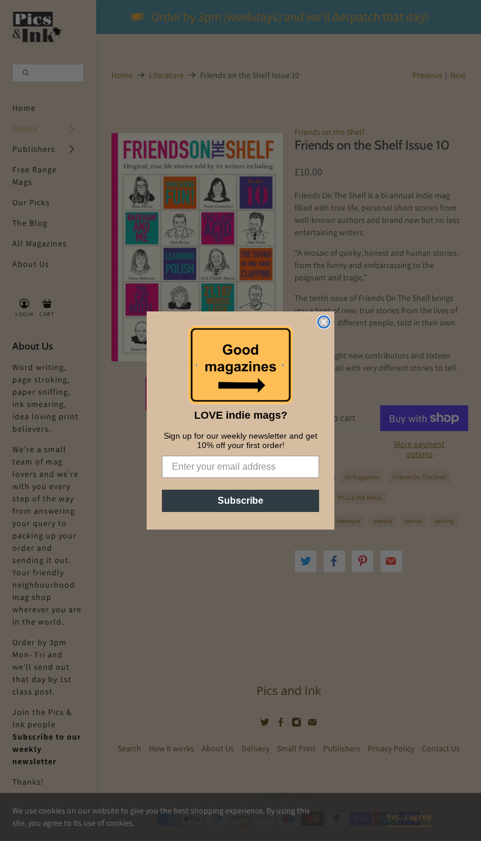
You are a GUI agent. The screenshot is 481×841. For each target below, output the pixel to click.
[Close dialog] (324, 322)
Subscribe (240, 501)
